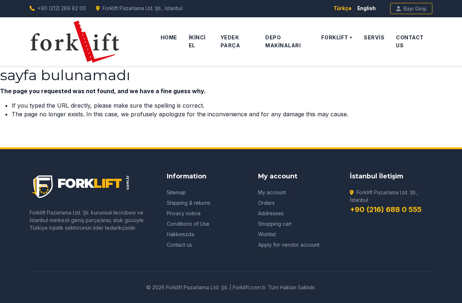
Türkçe (343, 8)
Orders (266, 203)
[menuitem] (169, 41)
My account (272, 192)
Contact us (179, 245)
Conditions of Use (188, 224)
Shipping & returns (188, 203)
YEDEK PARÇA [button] (230, 41)
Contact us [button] (410, 41)
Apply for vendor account (288, 245)
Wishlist (267, 234)
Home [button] (169, 37)
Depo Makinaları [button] (283, 41)
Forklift (334, 37)
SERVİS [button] (374, 37)
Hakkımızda (180, 234)
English (366, 8)
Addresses (271, 213)
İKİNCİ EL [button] (197, 41)
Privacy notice (184, 213)
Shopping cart (275, 224)
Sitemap (176, 192)
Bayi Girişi (415, 8)
